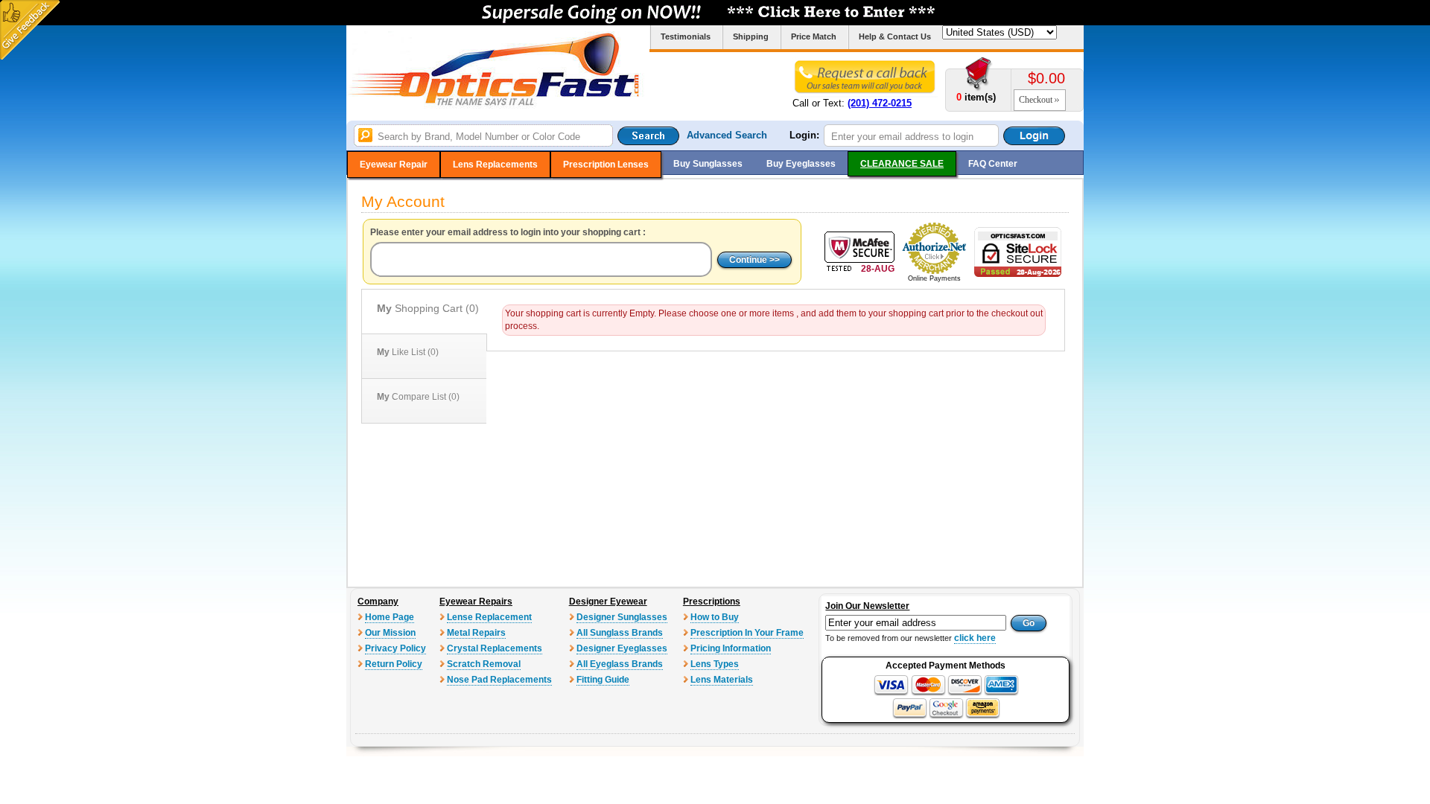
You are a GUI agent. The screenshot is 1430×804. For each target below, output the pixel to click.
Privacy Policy (395, 648)
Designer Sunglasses (621, 617)
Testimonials (686, 36)
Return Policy (393, 664)
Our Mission (390, 633)
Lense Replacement (489, 617)
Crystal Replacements (494, 648)
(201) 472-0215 (880, 103)
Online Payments (934, 278)
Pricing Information (730, 648)
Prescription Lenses (606, 164)
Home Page (389, 617)
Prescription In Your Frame (747, 633)
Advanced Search (727, 135)
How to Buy (714, 617)
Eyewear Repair (394, 164)
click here (975, 638)
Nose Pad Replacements (499, 679)
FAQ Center (992, 164)
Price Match (813, 36)
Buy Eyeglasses (801, 164)
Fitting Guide (602, 679)
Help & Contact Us (895, 36)
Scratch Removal (484, 664)
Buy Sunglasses (708, 164)
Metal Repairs (476, 633)
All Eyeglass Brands (619, 664)
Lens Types (714, 664)
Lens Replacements (495, 164)
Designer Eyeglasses (621, 648)
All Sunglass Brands (619, 633)
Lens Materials (721, 679)
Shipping (751, 36)
